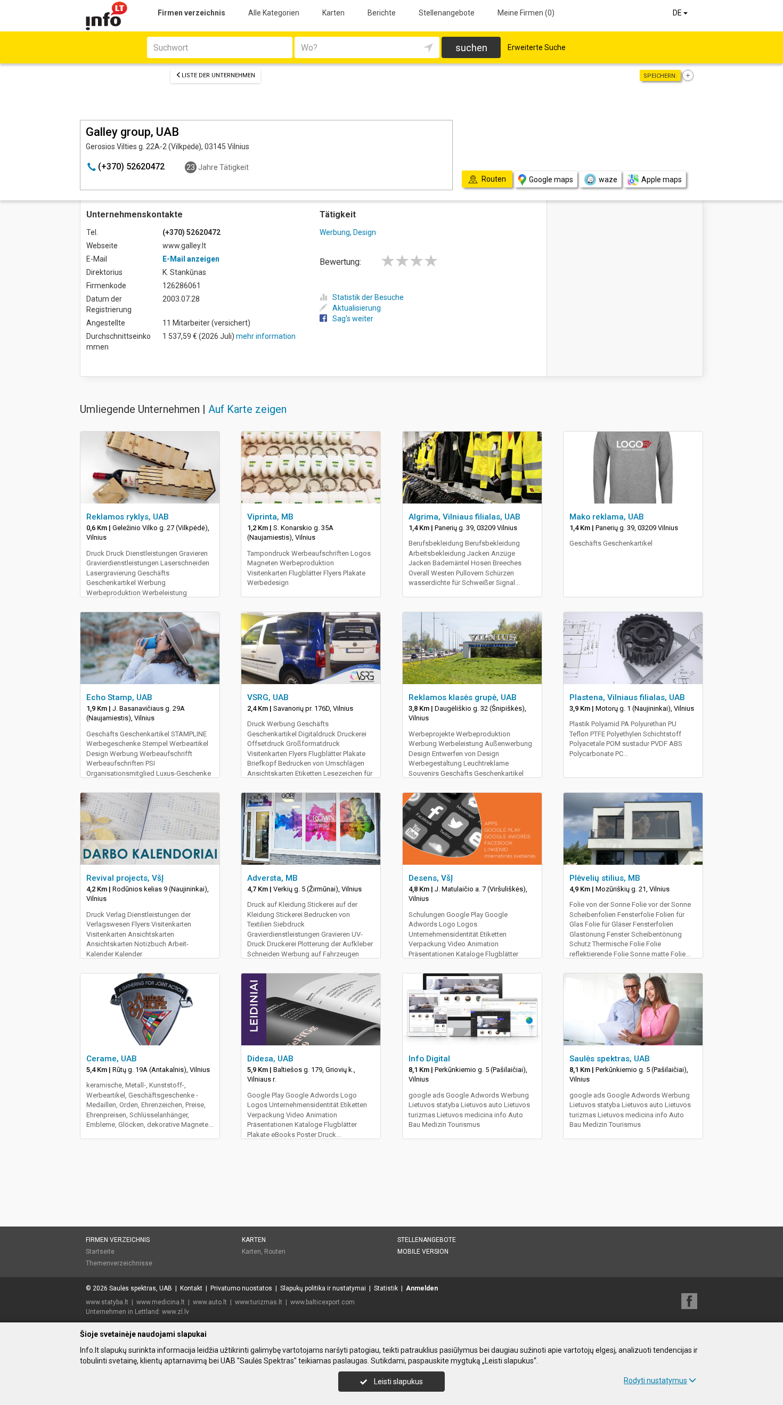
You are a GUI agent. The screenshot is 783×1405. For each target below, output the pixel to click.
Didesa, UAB (270, 1058)
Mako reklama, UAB (606, 517)
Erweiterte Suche (537, 47)
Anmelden (422, 1288)
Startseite (100, 1251)
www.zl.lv (175, 1311)
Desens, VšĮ (431, 878)
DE (678, 13)
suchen (471, 47)
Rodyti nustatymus (655, 1380)
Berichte (382, 13)
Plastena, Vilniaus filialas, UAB (627, 697)
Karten (333, 13)
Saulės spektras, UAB (609, 1058)
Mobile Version (422, 1251)
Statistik (386, 1288)
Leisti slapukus (397, 1381)
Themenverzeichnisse (119, 1263)
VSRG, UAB (268, 697)
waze (608, 179)
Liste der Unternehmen (218, 75)
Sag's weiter (352, 318)
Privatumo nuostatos (241, 1288)
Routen (275, 1251)
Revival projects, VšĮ (125, 878)
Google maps (551, 179)
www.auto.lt (210, 1302)
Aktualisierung (356, 308)
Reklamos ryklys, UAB (127, 517)
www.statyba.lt (107, 1302)
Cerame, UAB (111, 1058)
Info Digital (429, 1058)
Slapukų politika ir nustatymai (323, 1288)
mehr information (266, 336)
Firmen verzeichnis (191, 13)
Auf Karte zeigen (247, 409)
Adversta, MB (272, 878)
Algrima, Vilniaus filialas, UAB (464, 517)
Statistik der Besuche (368, 297)
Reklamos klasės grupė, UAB (463, 697)
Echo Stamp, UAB (119, 697)
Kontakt (191, 1288)
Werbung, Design (348, 232)
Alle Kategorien (273, 13)
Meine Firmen (525, 13)
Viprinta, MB (270, 517)
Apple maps (661, 179)
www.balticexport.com (322, 1302)
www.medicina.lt (160, 1302)
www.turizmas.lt (258, 1302)
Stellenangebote (447, 13)
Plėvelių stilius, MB (604, 878)
